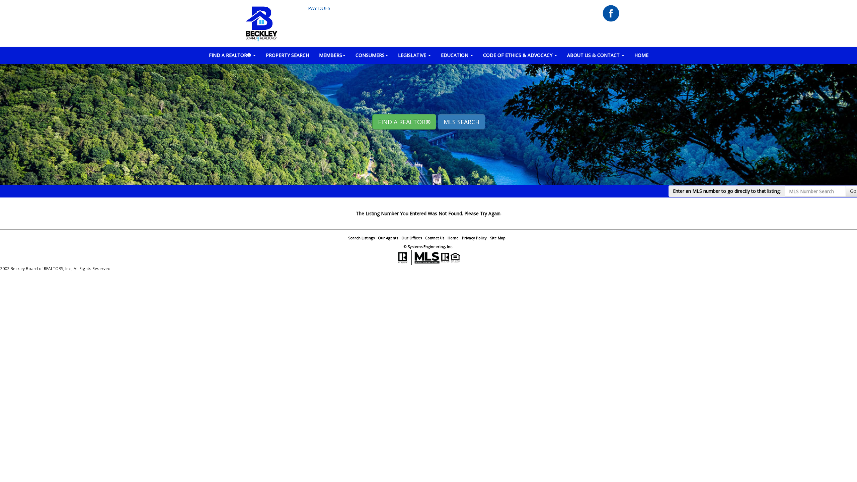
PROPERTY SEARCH (287, 55)
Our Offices (411, 237)
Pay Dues (319, 8)
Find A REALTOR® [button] (404, 122)
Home (453, 237)
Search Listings (361, 237)
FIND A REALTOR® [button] (230, 55)
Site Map (497, 237)
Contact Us (434, 237)
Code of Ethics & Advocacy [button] (518, 55)
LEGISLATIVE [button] (412, 55)
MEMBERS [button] (330, 55)
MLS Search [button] (461, 122)
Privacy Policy (474, 237)
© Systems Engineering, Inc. (428, 246)
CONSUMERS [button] (370, 55)
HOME (641, 55)
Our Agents (388, 237)
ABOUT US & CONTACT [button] (594, 55)
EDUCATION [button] (455, 55)
